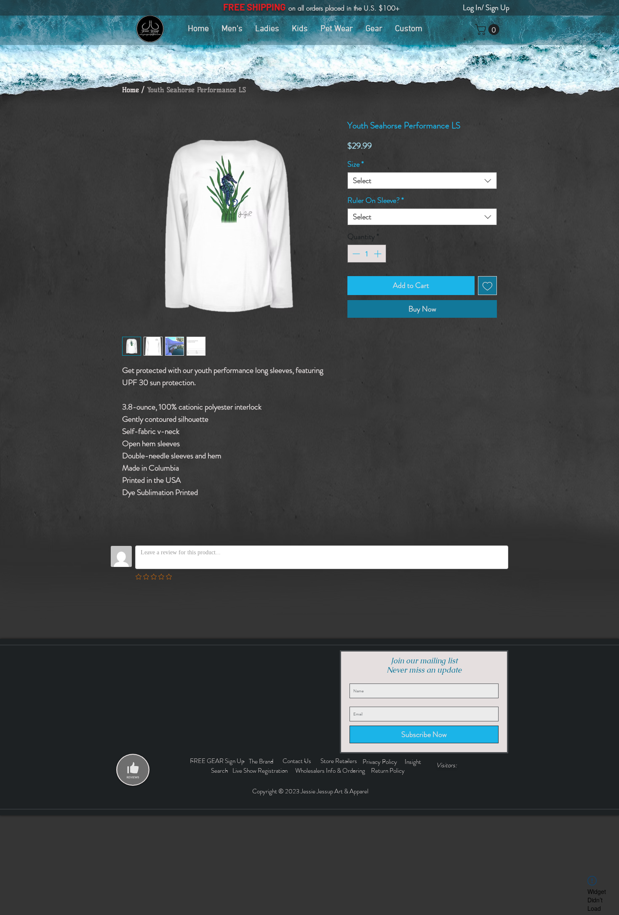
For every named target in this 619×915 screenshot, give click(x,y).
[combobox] (422, 180)
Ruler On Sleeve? (375, 200)
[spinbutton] (367, 253)
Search (220, 770)
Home (130, 90)
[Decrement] (355, 253)
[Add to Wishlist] (487, 285)
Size (355, 164)
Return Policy (388, 770)
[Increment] (378, 253)
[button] (488, 29)
